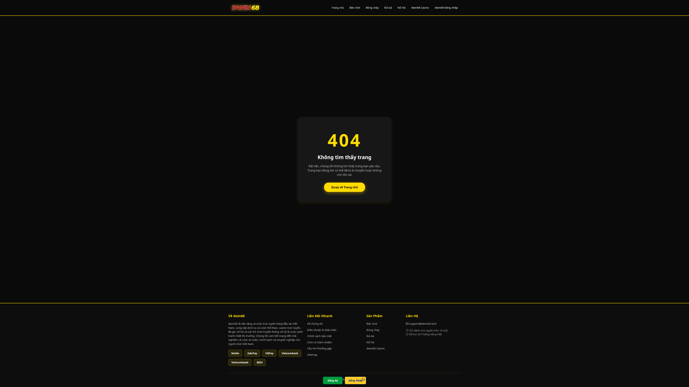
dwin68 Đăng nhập (446, 7)
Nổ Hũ (402, 7)
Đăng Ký (333, 380)
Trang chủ (338, 7)
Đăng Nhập (355, 380)
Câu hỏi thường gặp (319, 348)
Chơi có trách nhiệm (319, 342)
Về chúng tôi (315, 323)
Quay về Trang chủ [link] (344, 187)
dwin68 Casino (420, 7)
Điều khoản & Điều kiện (321, 330)
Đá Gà (388, 7)
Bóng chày (372, 7)
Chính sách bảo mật (319, 336)
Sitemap (312, 354)
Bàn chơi (355, 7)
